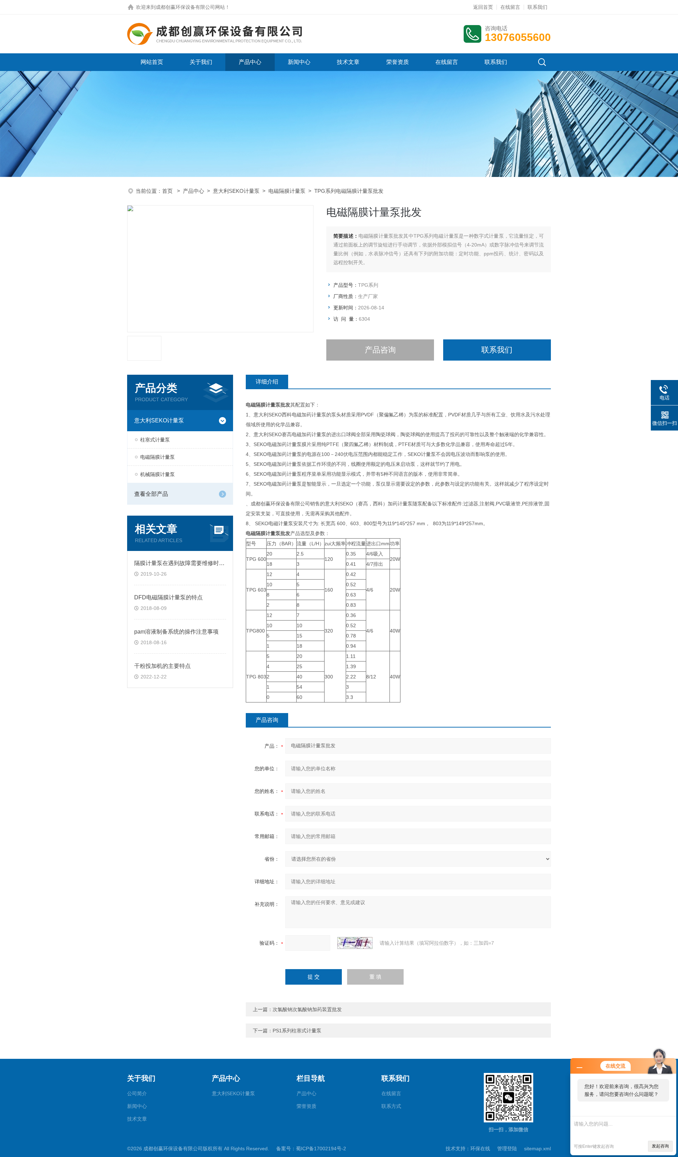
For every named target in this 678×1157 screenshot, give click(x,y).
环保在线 (480, 1148)
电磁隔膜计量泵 (286, 191)
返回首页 (483, 7)
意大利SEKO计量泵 (236, 191)
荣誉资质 (397, 62)
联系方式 (391, 1106)
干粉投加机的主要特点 (162, 666)
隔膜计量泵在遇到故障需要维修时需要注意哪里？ (196, 563)
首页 (168, 191)
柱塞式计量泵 (155, 440)
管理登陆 (507, 1148)
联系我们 (537, 7)
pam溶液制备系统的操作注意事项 (176, 632)
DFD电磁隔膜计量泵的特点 (168, 597)
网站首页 (152, 62)
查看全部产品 (151, 494)
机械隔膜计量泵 (157, 474)
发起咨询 (660, 1146)
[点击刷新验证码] (355, 943)
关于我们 (201, 62)
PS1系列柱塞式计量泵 (297, 1030)
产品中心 (250, 62)
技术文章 (348, 62)
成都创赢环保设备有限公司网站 (190, 7)
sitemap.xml (537, 1148)
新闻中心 (299, 62)
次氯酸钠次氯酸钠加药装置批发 (307, 1009)
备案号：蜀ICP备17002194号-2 (311, 1148)
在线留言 (510, 7)
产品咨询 (380, 349)
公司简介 (137, 1093)
